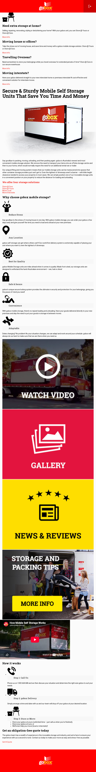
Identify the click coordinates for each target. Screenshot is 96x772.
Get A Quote (7, 742)
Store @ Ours (7, 187)
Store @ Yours (8, 189)
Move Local (6, 191)
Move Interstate (8, 193)
